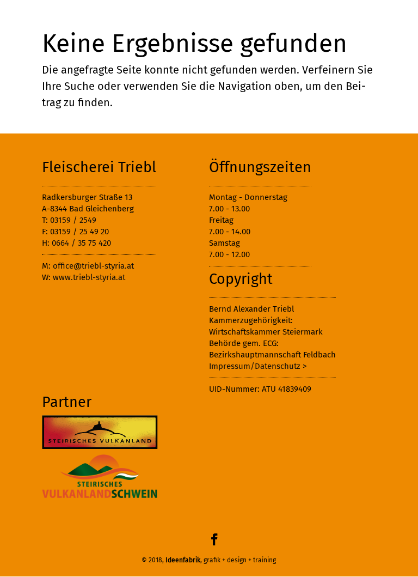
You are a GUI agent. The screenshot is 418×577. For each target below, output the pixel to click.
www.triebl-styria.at (89, 277)
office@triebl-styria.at (93, 266)
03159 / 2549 (73, 220)
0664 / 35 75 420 (81, 243)
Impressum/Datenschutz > (258, 366)
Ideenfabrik (182, 560)
